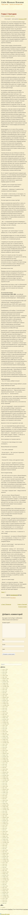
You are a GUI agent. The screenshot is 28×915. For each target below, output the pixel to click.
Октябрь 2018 (5, 808)
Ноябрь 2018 (5, 806)
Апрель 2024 (5, 713)
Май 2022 (4, 748)
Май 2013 (4, 903)
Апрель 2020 (5, 786)
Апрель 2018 (5, 814)
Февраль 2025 (5, 697)
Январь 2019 (5, 803)
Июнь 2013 (4, 901)
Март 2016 (4, 851)
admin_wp (13, 16)
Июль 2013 (4, 900)
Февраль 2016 (5, 853)
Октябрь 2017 (5, 823)
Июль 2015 (4, 864)
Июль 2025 (4, 689)
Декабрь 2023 (5, 719)
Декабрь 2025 (5, 681)
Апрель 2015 (5, 869)
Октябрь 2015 (5, 859)
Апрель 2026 (5, 675)
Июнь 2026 (4, 672)
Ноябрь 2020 (5, 777)
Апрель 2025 (5, 694)
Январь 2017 (5, 836)
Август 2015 (5, 862)
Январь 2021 (5, 773)
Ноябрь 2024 (5, 702)
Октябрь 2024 (5, 703)
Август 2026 (5, 669)
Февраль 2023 (5, 734)
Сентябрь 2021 (5, 761)
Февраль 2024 (5, 716)
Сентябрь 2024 (5, 705)
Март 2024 (4, 714)
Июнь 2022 (4, 747)
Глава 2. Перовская (6, 604)
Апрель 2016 (5, 850)
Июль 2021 (4, 764)
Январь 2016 (5, 854)
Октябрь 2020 (5, 778)
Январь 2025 (5, 699)
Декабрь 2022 (5, 738)
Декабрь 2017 (5, 820)
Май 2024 (4, 711)
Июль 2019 (4, 795)
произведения (14, 595)
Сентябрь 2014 (5, 879)
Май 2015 (4, 867)
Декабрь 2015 (5, 856)
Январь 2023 (5, 736)
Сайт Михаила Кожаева (12, 2)
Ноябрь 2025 (5, 683)
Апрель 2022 (5, 750)
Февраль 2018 (5, 817)
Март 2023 (4, 733)
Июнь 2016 (4, 847)
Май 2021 (4, 767)
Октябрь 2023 (5, 722)
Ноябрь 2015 (5, 858)
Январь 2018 (5, 819)
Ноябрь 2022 (5, 739)
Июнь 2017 (4, 828)
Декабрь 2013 (5, 892)
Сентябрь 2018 (5, 809)
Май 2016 (4, 848)
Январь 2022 (5, 755)
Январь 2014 (5, 890)
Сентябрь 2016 (5, 842)
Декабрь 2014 (5, 875)
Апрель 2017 (5, 831)
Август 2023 (5, 725)
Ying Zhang (25, 909)
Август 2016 (5, 844)
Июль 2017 (4, 826)
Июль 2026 (4, 670)
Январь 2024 (5, 717)
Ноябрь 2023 (5, 720)
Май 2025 (4, 692)
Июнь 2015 (4, 865)
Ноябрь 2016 (5, 839)
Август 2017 (5, 825)
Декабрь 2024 (5, 700)
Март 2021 (4, 770)
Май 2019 (4, 798)
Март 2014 (4, 887)
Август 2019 (5, 794)
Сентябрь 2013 (5, 897)
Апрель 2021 (5, 769)
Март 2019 (4, 801)
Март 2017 (4, 833)
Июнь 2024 (4, 709)
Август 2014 (5, 881)
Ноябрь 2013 (5, 893)
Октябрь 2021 (5, 759)
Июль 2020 (4, 783)
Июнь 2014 (4, 883)
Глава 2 (3, 592)
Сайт (3, 649)
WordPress (10, 909)
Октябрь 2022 (5, 741)
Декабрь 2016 (5, 837)
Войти (3, 907)
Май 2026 (4, 674)
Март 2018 (4, 816)
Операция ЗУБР (22, 19)
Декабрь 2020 (5, 775)
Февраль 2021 (5, 772)
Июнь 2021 (4, 766)
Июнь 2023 (4, 728)
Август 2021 (5, 762)
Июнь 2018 (4, 812)
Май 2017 (4, 830)
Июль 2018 (4, 811)
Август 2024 (5, 706)
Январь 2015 (5, 873)
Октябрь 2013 (5, 895)
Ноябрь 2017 (5, 822)
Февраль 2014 (5, 889)
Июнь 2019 (4, 797)
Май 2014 (4, 884)
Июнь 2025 (4, 691)
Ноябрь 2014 (5, 876)
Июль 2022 (4, 745)
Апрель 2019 (5, 800)
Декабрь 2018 (5, 805)
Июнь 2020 (4, 784)
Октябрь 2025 (5, 685)
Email (3, 644)
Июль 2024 (4, 708)
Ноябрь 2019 (5, 792)
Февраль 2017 (5, 834)
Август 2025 (5, 688)
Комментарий (6, 622)
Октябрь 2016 (5, 840)
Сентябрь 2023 (5, 724)
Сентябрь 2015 (5, 861)
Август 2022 (5, 744)
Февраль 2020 (5, 789)
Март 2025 (4, 695)
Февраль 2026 (5, 678)
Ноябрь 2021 (5, 758)
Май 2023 (4, 730)
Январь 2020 (5, 791)
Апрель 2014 (5, 886)
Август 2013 (5, 898)
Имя (3, 639)
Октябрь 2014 (5, 878)
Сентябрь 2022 (5, 742)
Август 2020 (5, 781)
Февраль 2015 (5, 872)
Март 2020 (4, 787)
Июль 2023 (4, 727)
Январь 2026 (5, 680)
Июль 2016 (4, 845)
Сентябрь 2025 (5, 686)
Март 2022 (4, 752)
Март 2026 (4, 677)
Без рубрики (13, 597)
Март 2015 (4, 870)
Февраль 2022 (5, 753)
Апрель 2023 (5, 731)
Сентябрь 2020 (5, 780)
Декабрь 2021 (5, 756)
